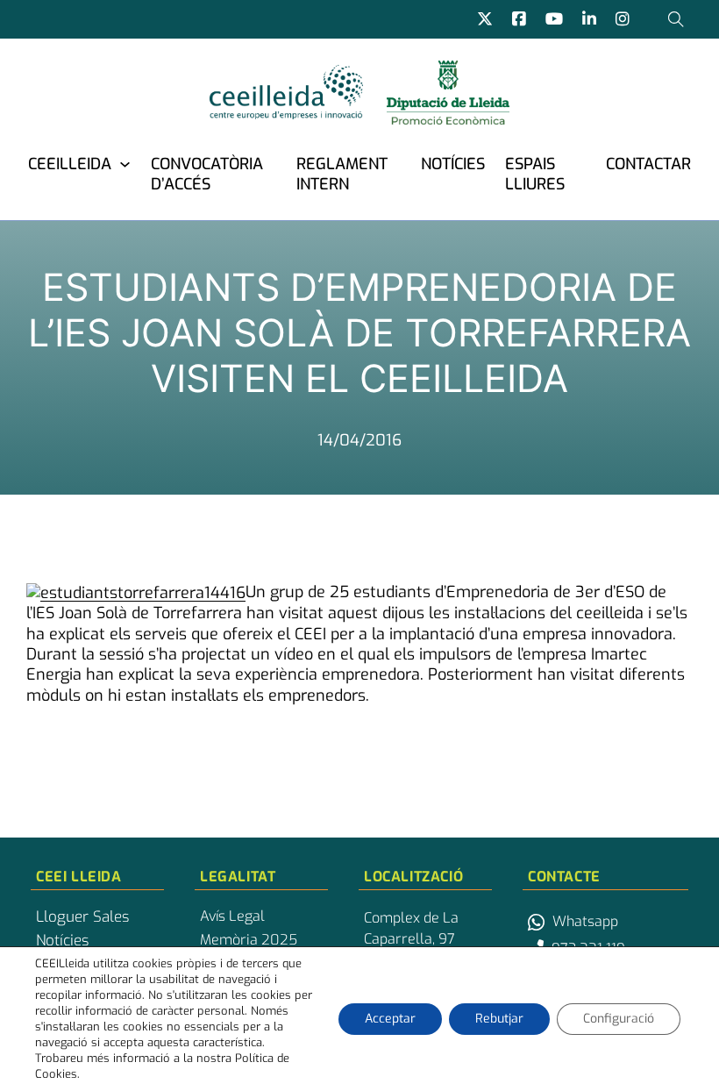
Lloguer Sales (82, 917)
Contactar (648, 164)
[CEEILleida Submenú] (124, 163)
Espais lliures (535, 174)
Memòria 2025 (248, 940)
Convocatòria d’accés (207, 174)
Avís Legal (232, 916)
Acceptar (390, 1018)
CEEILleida (69, 164)
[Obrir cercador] (676, 19)
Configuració (618, 1018)
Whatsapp (585, 921)
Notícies (453, 164)
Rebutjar (499, 1018)
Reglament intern (342, 174)
